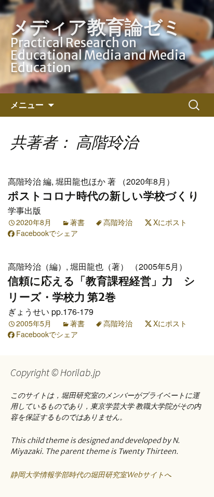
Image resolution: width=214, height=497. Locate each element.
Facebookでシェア (47, 233)
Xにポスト (170, 222)
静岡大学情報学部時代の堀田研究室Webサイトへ (90, 474)
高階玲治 (117, 222)
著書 (77, 222)
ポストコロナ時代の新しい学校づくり (103, 196)
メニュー (27, 105)
